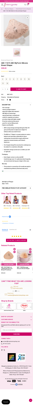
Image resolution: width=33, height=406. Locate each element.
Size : (2, 76)
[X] (4, 350)
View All (28, 301)
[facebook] (2, 350)
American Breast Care (9, 310)
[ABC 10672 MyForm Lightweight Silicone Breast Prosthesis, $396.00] (8, 257)
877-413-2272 (18, 288)
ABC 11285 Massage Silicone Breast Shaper (23, 268)
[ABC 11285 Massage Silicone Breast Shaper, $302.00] (24, 257)
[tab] (5, 230)
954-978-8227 (24, 368)
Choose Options (8, 264)
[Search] (25, 4)
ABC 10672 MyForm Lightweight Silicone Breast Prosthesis (6, 269)
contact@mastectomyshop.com (18, 295)
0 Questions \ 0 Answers (8, 223)
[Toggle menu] (2, 4)
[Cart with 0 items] (27, 4)
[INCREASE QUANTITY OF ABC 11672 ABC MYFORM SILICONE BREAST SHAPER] (7, 89)
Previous (2, 262)
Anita (24, 310)
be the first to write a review (16, 240)
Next (31, 262)
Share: (2, 99)
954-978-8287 (20, 374)
